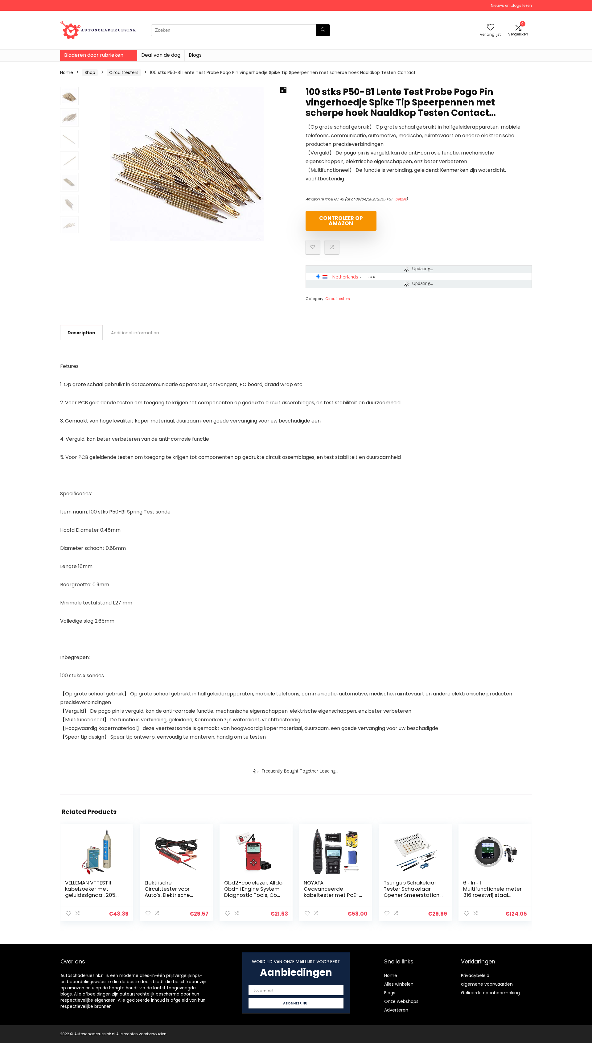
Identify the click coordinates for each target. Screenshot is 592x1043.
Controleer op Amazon (341, 220)
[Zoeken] (323, 30)
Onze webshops (401, 1001)
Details (400, 199)
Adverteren (396, 1010)
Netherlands (345, 277)
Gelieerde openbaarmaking (490, 993)
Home (66, 72)
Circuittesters (123, 72)
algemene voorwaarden (487, 984)
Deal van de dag (160, 55)
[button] (283, 90)
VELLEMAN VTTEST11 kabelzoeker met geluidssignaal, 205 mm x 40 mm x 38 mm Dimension (93, 895)
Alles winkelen (398, 984)
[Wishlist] (490, 28)
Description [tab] (81, 333)
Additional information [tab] (135, 333)
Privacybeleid (475, 975)
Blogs (195, 55)
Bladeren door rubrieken (93, 55)
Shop (89, 72)
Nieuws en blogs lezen (511, 5)
